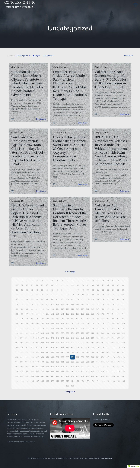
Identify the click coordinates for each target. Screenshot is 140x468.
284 (113, 338)
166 (72, 314)
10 (62, 280)
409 (77, 366)
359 (47, 357)
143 (67, 309)
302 (92, 342)
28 (42, 285)
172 (103, 314)
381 (47, 362)
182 (42, 318)
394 (113, 362)
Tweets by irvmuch (101, 419)
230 (62, 328)
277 (77, 338)
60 (93, 290)
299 (77, 342)
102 (82, 299)
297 (67, 342)
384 (62, 362)
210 (72, 323)
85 (108, 294)
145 (77, 309)
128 (103, 304)
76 (62, 294)
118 (52, 304)
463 (16, 381)
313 (37, 347)
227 (47, 328)
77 (67, 294)
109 (118, 299)
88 (123, 294)
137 (37, 309)
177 (16, 318)
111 (17, 304)
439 (118, 371)
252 (62, 333)
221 (17, 328)
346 (92, 352)
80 (83, 294)
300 (82, 342)
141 (57, 309)
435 (97, 371)
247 (37, 333)
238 (102, 328)
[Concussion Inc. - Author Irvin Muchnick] (20, 4)
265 (16, 338)
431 (77, 371)
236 (92, 328)
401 (37, 366)
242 (123, 328)
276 (72, 338)
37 (88, 285)
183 (47, 318)
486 (72, 386)
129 (108, 304)
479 (98, 381)
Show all (129, 55)
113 (27, 304)
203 (37, 323)
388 (82, 362)
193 (98, 318)
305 (108, 342)
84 (103, 294)
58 (83, 290)
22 (123, 280)
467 (37, 381)
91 (27, 299)
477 (87, 381)
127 (98, 304)
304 (102, 342)
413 (98, 366)
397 (16, 366)
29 (47, 285)
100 (72, 299)
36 (83, 285)
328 (113, 347)
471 (57, 381)
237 (97, 328)
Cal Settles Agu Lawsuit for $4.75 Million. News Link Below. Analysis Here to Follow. (110, 213)
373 (118, 357)
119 (57, 304)
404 (52, 366)
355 (27, 357)
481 (108, 381)
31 (57, 285)
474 (72, 381)
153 (118, 309)
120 (62, 304)
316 (52, 347)
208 (62, 323)
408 (72, 366)
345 (87, 352)
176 (123, 314)
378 (32, 362)
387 (77, 362)
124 (82, 304)
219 (118, 323)
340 (62, 352)
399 (27, 366)
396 (123, 362)
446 (42, 376)
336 (42, 352)
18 (103, 280)
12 (72, 280)
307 (118, 342)
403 (47, 366)
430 (72, 371)
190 (82, 318)
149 (97, 309)
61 (98, 290)
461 (118, 376)
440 (123, 371)
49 (37, 290)
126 (92, 304)
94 (42, 299)
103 (87, 299)
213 (87, 323)
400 (32, 366)
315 (47, 347)
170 (92, 314)
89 (17, 299)
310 (22, 347)
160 (42, 314)
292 (42, 342)
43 (118, 285)
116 (42, 304)
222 (22, 328)
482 (113, 381)
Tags (37, 55)
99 (67, 299)
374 (123, 357)
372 (113, 357)
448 (52, 376)
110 (123, 299)
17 (98, 280)
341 (67, 352)
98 (62, 299)
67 (17, 294)
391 (98, 362)
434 (92, 371)
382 (52, 362)
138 (42, 309)
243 (16, 333)
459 (108, 376)
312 (32, 347)
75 (57, 294)
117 (47, 304)
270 (42, 338)
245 (27, 333)
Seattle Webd (106, 458)
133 (17, 309)
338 (52, 352)
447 (47, 376)
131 (118, 304)
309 (16, 347)
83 (98, 294)
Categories (23, 55)
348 (102, 352)
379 (37, 362)
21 (118, 280)
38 (93, 285)
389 (87, 362)
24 (22, 285)
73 (47, 294)
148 (92, 309)
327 (108, 347)
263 (118, 333)
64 (113, 290)
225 (37, 328)
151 (108, 309)
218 (113, 323)
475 (77, 381)
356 (32, 357)
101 (77, 299)
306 (113, 342)
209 (67, 323)
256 (82, 333)
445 (37, 376)
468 (42, 381)
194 (102, 318)
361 (57, 357)
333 (27, 352)
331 (17, 352)
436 (102, 371)
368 (92, 357)
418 (123, 366)
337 (47, 352)
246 (32, 333)
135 (27, 309)
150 (103, 309)
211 (77, 323)
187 (67, 318)
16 (93, 280)
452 (72, 376)
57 (78, 290)
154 (123, 309)
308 (123, 342)
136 (32, 309)
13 (77, 280)
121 (67, 304)
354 (22, 357)
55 (67, 290)
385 (67, 362)
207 (57, 323)
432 (82, 371)
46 (22, 290)
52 (52, 290)
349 (108, 352)
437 (108, 371)
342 (72, 352)
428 (62, 371)
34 (73, 285)
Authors (48, 55)
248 (42, 333)
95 (47, 299)
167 (77, 314)
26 (32, 285)
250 (52, 333)
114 (32, 304)
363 (67, 357)
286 (123, 338)
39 (98, 285)
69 (27, 294)
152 (113, 309)
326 (102, 347)
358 (42, 357)
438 (113, 371)
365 (77, 357)
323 (87, 347)
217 (108, 323)
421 (27, 371)
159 (37, 314)
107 (108, 299)
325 (97, 347)
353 (16, 357)
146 (82, 309)
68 (22, 294)
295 (57, 342)
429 (67, 371)
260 (102, 333)
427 (57, 371)
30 (52, 285)
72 (42, 294)
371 (108, 357)
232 (72, 328)
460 (113, 376)
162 (52, 314)
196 (113, 318)
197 (118, 318)
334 (32, 352)
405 (57, 366)
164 (62, 314)
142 (62, 309)
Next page (69, 391)
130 (113, 304)
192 (92, 318)
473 (67, 381)
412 (92, 366)
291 (37, 342)
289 (27, 342)
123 (77, 304)
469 (47, 381)
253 (67, 333)
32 (62, 285)
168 (82, 314)
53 (57, 290)
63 (108, 290)
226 (42, 328)
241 (118, 328)
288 (22, 342)
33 (67, 285)
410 (82, 366)
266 (22, 338)
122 (72, 304)
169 (87, 314)
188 (72, 318)
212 (82, 323)
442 (22, 376)
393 (108, 362)
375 (16, 362)
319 (67, 347)
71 (37, 294)
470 (52, 381)
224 (32, 328)
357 (37, 357)
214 (92, 323)
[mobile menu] (135, 4)
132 (123, 304)
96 (52, 299)
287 (16, 342)
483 (118, 381)
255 (77, 333)
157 (27, 314)
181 (37, 318)
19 (108, 280)
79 (78, 294)
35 (78, 285)
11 (67, 280)
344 (82, 352)
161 (47, 314)
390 (92, 362)
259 (97, 333)
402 (42, 366)
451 (67, 376)
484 (123, 381)
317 (57, 347)
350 (113, 352)
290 (32, 342)
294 (52, 342)
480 (103, 381)
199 (16, 323)
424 (42, 371)
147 (87, 309)
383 (57, 362)
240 (113, 328)
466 (32, 381)
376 (22, 362)
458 (102, 376)
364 (72, 357)
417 (118, 366)
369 (97, 357)
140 (52, 309)
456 (92, 376)
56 (73, 290)
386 (72, 362)
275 (67, 338)
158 (32, 314)
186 (62, 318)
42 (113, 285)
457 (97, 376)
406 (62, 366)
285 (118, 338)
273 (57, 338)
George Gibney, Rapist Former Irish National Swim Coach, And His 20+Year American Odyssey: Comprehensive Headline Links (69, 148)
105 (98, 299)
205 (47, 323)
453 (77, 376)
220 (123, 323)
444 (32, 376)
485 (67, 386)
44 (123, 285)
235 (87, 328)
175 (118, 314)
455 (87, 376)
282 (102, 338)
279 (87, 338)
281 (98, 338)
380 (42, 362)
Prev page (70, 271)
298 (72, 342)
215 (98, 323)
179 (27, 318)
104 (92, 299)
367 (87, 357)
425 (47, 371)
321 (77, 347)
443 (27, 376)
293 (47, 342)
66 (123, 290)
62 (103, 290)
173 (108, 314)
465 (27, 381)
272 (52, 338)
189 (77, 318)
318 (62, 347)
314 (42, 347)
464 (22, 381)
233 (77, 328)
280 (92, 338)
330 (123, 347)
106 (102, 299)
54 (62, 290)
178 (22, 318)
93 (37, 299)
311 (27, 347)
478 (92, 381)
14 (83, 280)
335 (37, 352)
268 (32, 338)
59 (88, 290)
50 (42, 290)
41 (108, 285)
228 (52, 328)
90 (22, 299)
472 (62, 381)
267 (27, 338)
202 (32, 323)
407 (67, 366)
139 (47, 309)
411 (88, 366)
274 (62, 338)
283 (108, 338)
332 (22, 352)
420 (22, 371)
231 (67, 328)
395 (118, 362)
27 (37, 285)
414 (102, 366)
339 (57, 352)
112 (22, 304)
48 (32, 290)
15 (88, 280)
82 (93, 294)
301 (87, 342)
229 (57, 328)
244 (22, 333)
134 (22, 309)
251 (57, 333)
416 (113, 366)
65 (118, 290)
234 (82, 328)
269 (37, 338)
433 (87, 371)
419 (16, 371)
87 (118, 294)
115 (37, 304)
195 (108, 318)
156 (22, 314)
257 (87, 333)
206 (52, 323)
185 (57, 318)
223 (27, 328)
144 (72, 309)
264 (123, 333)
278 (82, 338)
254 (72, 333)
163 (57, 314)
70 (32, 294)
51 (47, 290)
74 (52, 294)
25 (27, 285)
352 (123, 352)
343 (77, 352)
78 (73, 294)
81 (88, 294)
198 (123, 318)
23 (17, 285)
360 (52, 357)
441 (16, 376)
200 (22, 323)
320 (72, 347)
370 (102, 357)
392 (102, 362)
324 (92, 347)
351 (118, 352)
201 (27, 323)
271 (47, 338)
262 (113, 333)
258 (92, 333)
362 (62, 357)
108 (113, 299)
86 (113, 294)
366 (82, 357)
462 (123, 376)
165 (67, 314)
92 (32, 299)
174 (113, 314)
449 (57, 376)
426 (52, 371)
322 (82, 347)
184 (52, 318)
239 (108, 328)
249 (47, 333)
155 (17, 314)
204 (42, 323)
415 (108, 366)
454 (82, 376)
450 (62, 376)
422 (32, 371)
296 (62, 342)
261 (108, 333)
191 (88, 318)
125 (87, 304)
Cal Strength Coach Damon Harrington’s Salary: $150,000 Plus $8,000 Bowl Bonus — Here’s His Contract (110, 79)
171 (98, 314)
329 (118, 347)
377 (27, 362)
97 (57, 299)
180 (32, 318)
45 (17, 290)
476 (82, 381)
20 (113, 280)
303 (97, 342)
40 (103, 285)
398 (22, 366)
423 (37, 371)
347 (97, 352)
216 (103, 323)
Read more (41, 119)
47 (27, 290)
